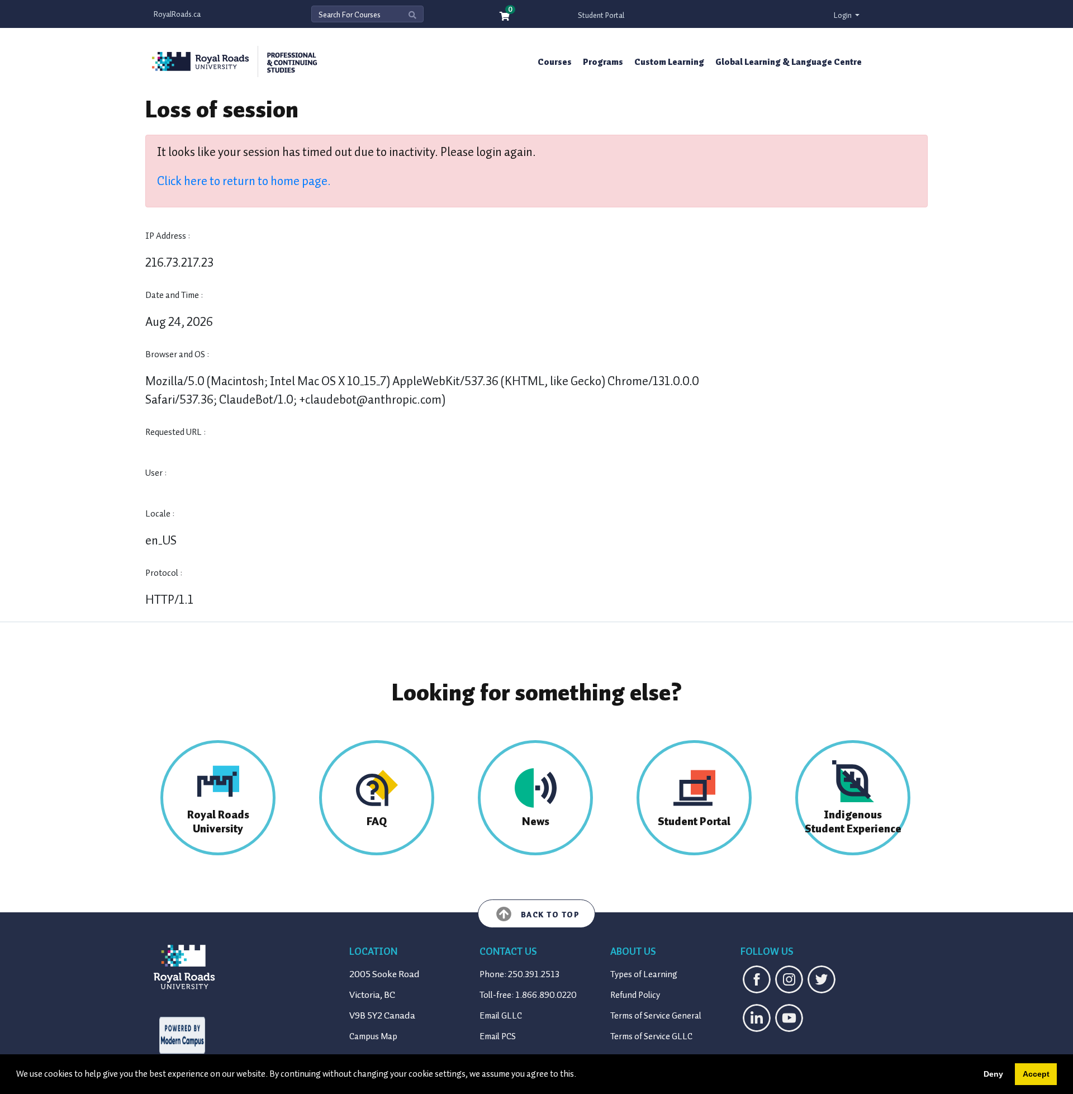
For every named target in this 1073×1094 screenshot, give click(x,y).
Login (843, 15)
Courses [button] (555, 62)
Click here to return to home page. (244, 181)
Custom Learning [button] (669, 62)
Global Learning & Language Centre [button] (788, 62)
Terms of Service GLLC (651, 1036)
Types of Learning (643, 974)
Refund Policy (635, 995)
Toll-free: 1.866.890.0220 (528, 995)
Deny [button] (993, 1073)
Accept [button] (1036, 1073)
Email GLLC (500, 1015)
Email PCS (497, 1036)
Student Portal (601, 15)
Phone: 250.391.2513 (519, 974)
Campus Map (373, 1036)
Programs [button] (603, 62)
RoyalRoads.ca (177, 14)
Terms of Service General (655, 1015)
